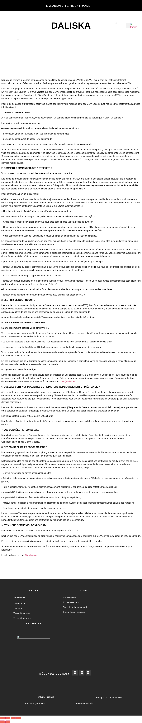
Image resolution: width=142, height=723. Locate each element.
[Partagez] (13, 718)
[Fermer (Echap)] (18, 718)
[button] (116, 23)
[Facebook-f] (75, 673)
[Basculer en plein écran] (7, 718)
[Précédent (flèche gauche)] (2, 722)
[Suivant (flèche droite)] (7, 722)
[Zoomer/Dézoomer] (2, 718)
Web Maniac (31, 555)
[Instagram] (82, 673)
